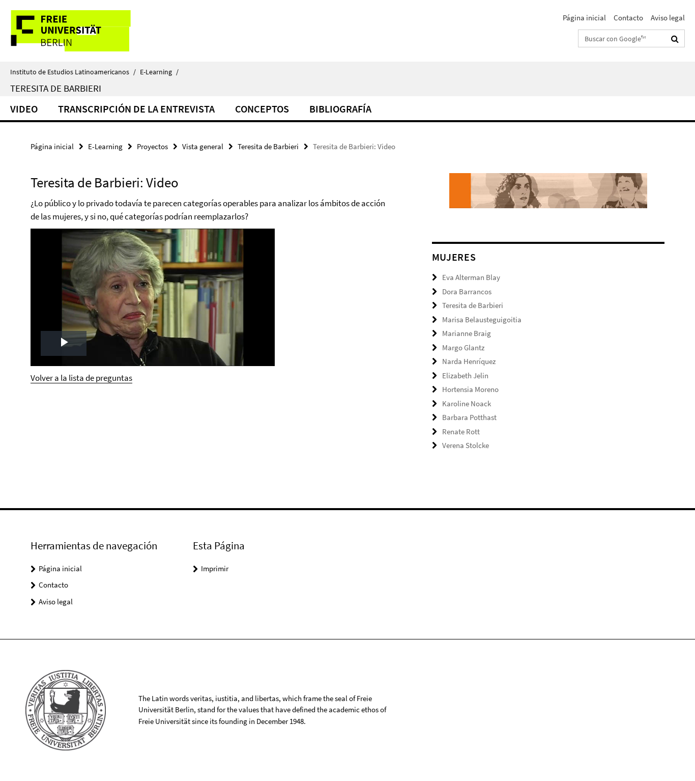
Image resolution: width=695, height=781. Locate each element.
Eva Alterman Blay (471, 277)
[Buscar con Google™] (674, 39)
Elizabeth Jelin (465, 375)
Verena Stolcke (465, 445)
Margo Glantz (463, 347)
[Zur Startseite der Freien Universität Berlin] (85, 30)
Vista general (202, 146)
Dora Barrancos (466, 291)
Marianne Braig (466, 333)
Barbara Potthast (469, 417)
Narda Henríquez (469, 361)
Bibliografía (340, 108)
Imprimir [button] (214, 568)
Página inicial (584, 17)
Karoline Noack (466, 403)
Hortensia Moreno (470, 389)
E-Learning (159, 71)
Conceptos (262, 108)
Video (24, 108)
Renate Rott (461, 431)
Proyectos (152, 146)
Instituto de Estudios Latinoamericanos (73, 71)
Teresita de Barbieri (55, 88)
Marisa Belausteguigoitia (482, 319)
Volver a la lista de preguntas (81, 377)
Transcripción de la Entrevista (136, 108)
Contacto (628, 17)
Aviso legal (668, 17)
